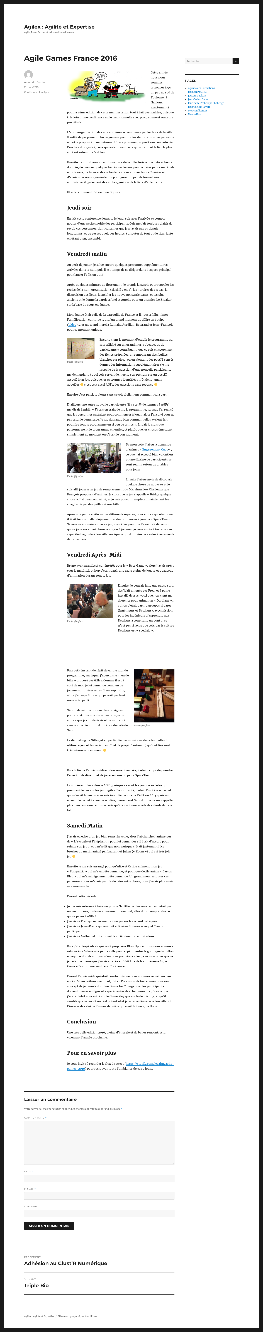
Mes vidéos (194, 114)
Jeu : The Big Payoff (199, 106)
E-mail (30, 1189)
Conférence (31, 92)
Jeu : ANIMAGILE (197, 91)
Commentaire (35, 1117)
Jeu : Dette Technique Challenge (206, 103)
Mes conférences (198, 110)
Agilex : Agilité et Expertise (59, 27)
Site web (30, 1206)
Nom (28, 1171)
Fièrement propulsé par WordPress (77, 1316)
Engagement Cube (155, 449)
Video (72, 324)
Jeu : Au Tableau (197, 95)
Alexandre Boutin (34, 82)
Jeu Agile (44, 92)
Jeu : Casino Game (198, 99)
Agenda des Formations (201, 88)
